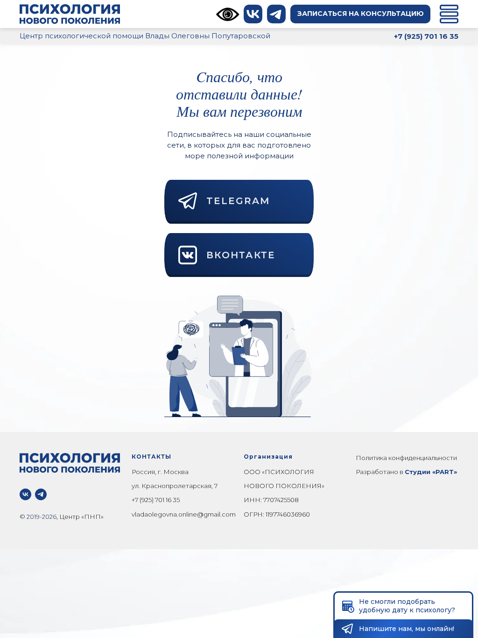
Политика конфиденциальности (406, 457)
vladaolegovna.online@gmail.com (184, 514)
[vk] (25, 494)
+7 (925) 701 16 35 (156, 499)
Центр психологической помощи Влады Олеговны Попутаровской (145, 35)
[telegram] (41, 494)
